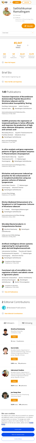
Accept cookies (18, 429)
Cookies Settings (18, 438)
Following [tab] (27, 323)
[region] (18, 426)
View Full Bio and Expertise (13, 82)
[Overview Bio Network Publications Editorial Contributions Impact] (18, 32)
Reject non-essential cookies (18, 434)
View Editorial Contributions (14, 313)
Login (17, 2)
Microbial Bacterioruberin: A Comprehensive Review (13, 225)
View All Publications (11, 292)
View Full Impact (10, 62)
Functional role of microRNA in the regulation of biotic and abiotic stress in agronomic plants (17, 272)
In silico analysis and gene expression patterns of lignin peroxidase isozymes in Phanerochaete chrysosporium (18, 151)
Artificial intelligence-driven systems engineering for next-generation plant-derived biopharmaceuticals (17, 246)
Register (26, 2)
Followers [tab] (9, 323)
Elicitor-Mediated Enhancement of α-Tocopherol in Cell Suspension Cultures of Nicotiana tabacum (18, 204)
